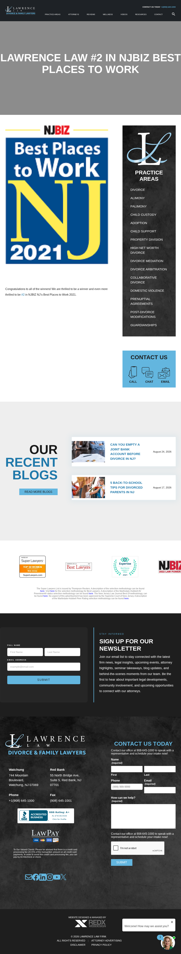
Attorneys (73, 14)
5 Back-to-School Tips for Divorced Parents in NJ (126, 487)
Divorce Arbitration (148, 269)
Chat (149, 381)
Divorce (137, 190)
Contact (158, 14)
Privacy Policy (101, 944)
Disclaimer (77, 944)
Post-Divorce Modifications (143, 314)
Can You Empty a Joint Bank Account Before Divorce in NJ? (125, 451)
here (42, 591)
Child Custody (143, 214)
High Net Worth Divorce (144, 250)
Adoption (138, 223)
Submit (43, 679)
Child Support (143, 231)
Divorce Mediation (146, 261)
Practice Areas (52, 14)
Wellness (108, 14)
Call (133, 381)
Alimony (137, 198)
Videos (124, 14)
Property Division (146, 239)
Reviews (91, 14)
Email (165, 381)
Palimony (138, 206)
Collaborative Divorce (143, 280)
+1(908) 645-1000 (168, 7)
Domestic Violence (147, 290)
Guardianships (143, 325)
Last (146, 774)
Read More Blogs (38, 491)
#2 (23, 294)
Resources (141, 14)
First (114, 774)
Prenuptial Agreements (141, 301)
